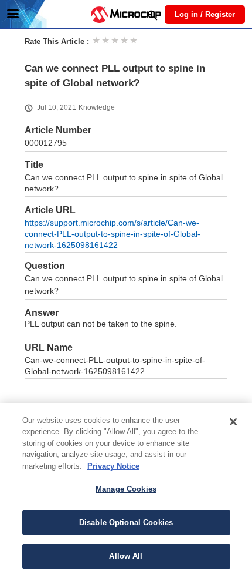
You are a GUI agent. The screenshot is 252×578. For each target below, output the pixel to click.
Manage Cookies (126, 489)
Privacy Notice (113, 466)
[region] (126, 490)
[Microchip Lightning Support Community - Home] (126, 14)
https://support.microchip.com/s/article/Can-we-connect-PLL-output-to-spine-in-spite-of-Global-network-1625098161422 (112, 234)
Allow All (125, 556)
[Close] (233, 422)
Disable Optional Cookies (126, 522)
